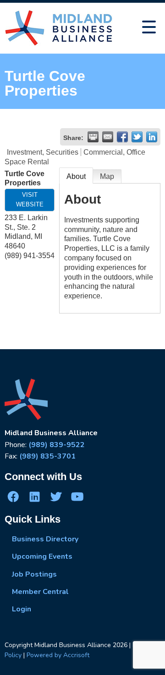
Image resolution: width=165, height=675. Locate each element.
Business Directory (45, 539)
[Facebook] (13, 496)
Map (107, 176)
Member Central (40, 592)
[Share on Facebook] (122, 136)
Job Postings (34, 574)
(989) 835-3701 (47, 456)
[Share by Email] (107, 136)
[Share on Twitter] (137, 136)
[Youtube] (77, 496)
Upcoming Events (42, 556)
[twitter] (56, 496)
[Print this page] (93, 136)
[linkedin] (34, 496)
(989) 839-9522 (56, 445)
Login (21, 609)
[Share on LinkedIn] (151, 136)
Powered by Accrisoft (58, 655)
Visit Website (30, 199)
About (76, 176)
